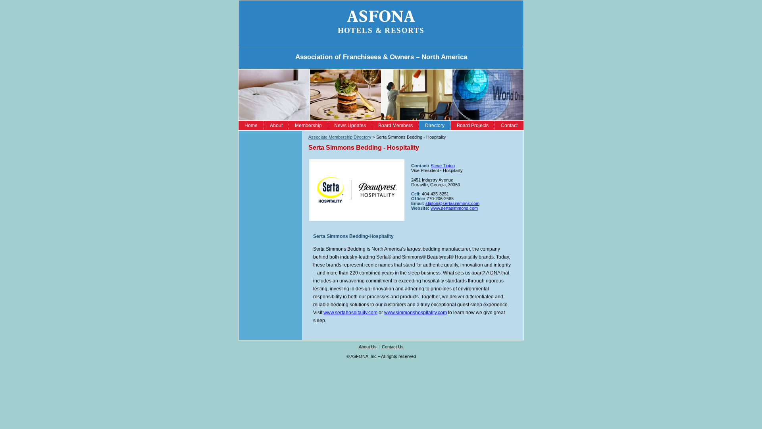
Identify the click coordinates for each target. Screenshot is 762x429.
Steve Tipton (443, 165)
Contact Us (393, 346)
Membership (308, 125)
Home (251, 125)
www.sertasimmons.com (454, 208)
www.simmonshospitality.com (415, 312)
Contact (509, 125)
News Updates (350, 125)
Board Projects (473, 125)
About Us (368, 346)
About (276, 125)
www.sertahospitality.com (350, 312)
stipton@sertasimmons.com (452, 203)
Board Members (395, 125)
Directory (434, 125)
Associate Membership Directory (339, 137)
